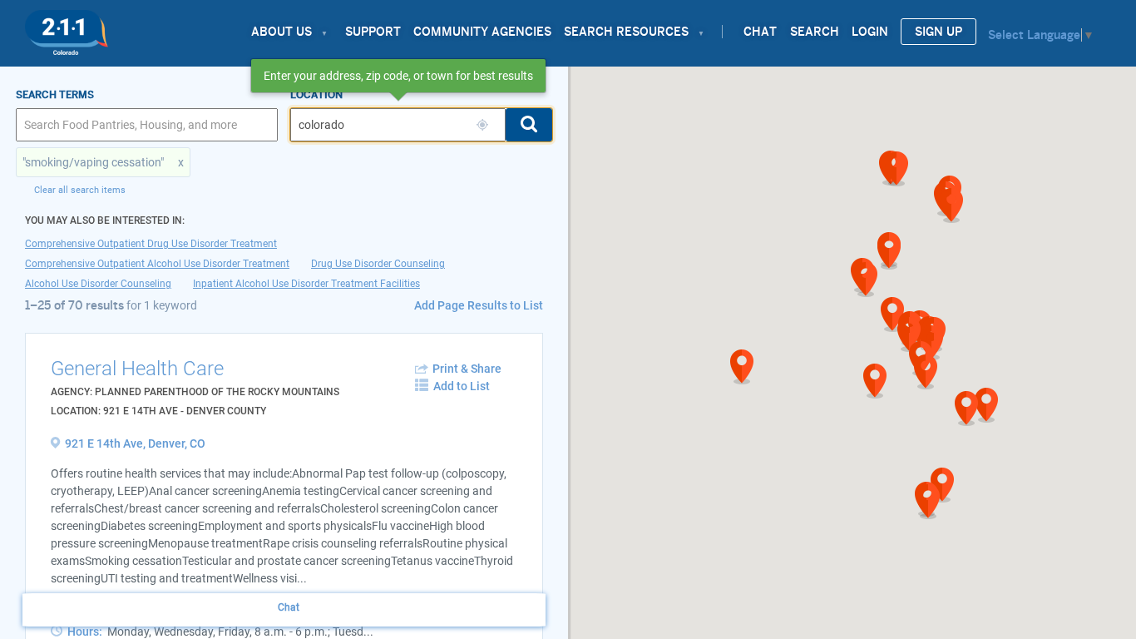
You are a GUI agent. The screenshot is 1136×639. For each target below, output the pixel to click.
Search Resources (626, 31)
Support (373, 31)
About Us (281, 31)
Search (814, 31)
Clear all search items (80, 190)
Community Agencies (482, 31)
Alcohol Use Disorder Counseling (98, 284)
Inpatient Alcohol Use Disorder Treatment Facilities (306, 284)
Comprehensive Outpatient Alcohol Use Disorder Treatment (157, 264)
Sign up (938, 31)
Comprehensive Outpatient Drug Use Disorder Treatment (151, 244)
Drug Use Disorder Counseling (378, 264)
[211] (66, 28)
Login (870, 31)
